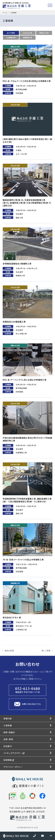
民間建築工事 (27, 37)
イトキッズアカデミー (13, 753)
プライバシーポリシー (13, 766)
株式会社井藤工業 (17, 6)
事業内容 (7, 718)
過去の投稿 (9, 650)
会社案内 (7, 746)
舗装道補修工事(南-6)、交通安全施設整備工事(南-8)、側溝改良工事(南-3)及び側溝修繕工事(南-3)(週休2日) (27, 203)
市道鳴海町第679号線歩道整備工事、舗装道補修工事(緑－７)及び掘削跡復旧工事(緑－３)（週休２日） (27, 500)
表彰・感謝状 (9, 732)
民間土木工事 (44, 33)
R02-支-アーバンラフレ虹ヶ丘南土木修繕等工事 (24, 379)
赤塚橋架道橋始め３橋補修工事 (17, 263)
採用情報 (7, 760)
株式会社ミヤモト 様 (12, 617)
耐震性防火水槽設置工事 (14, 321)
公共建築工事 (11, 37)
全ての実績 (11, 33)
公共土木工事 (27, 33)
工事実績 (7, 725)
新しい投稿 (46, 650)
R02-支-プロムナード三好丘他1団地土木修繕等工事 (27, 81)
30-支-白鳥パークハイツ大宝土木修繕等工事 (23, 559)
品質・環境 (8, 739)
